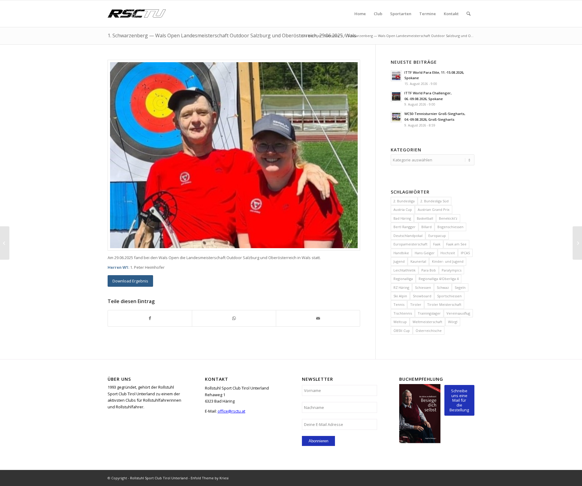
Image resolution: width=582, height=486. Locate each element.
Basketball (425, 218)
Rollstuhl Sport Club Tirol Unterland (159, 478)
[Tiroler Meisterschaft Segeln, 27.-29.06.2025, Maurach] (4, 243)
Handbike (401, 253)
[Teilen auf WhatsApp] (234, 318)
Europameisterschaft (410, 244)
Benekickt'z (448, 218)
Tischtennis (402, 313)
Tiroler (415, 304)
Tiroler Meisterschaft (444, 304)
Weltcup (400, 321)
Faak (436, 244)
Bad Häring (402, 218)
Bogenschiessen (450, 226)
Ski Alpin (400, 296)
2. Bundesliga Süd (434, 201)
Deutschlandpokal (408, 235)
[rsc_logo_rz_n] (137, 13)
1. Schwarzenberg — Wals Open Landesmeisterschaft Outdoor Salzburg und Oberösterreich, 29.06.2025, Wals (232, 35)
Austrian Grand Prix (434, 209)
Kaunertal (418, 261)
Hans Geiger (425, 253)
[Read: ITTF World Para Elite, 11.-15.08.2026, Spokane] (396, 75)
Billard (426, 226)
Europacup (437, 235)
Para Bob (428, 270)
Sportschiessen (449, 296)
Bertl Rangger (404, 226)
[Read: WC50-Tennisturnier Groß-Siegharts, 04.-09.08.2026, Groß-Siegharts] (396, 117)
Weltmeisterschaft (427, 321)
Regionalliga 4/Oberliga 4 (439, 278)
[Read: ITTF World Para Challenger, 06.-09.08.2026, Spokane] (396, 96)
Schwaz (443, 287)
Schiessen (423, 287)
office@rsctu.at (231, 411)
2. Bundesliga (404, 201)
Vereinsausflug (458, 313)
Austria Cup (402, 209)
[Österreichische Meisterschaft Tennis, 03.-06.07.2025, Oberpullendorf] (577, 243)
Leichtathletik (404, 270)
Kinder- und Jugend (447, 261)
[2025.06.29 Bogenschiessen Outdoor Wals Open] (234, 155)
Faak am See (456, 244)
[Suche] (468, 13)
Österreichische (429, 330)
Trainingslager (429, 313)
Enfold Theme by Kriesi (210, 478)
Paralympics (451, 270)
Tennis (398, 304)
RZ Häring (401, 287)
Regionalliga (403, 278)
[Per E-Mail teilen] (318, 318)
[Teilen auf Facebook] (150, 318)
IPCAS (465, 253)
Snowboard (422, 296)
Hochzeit (447, 253)
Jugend (399, 261)
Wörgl (452, 321)
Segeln (460, 287)
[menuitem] (360, 13)
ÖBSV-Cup (401, 330)
